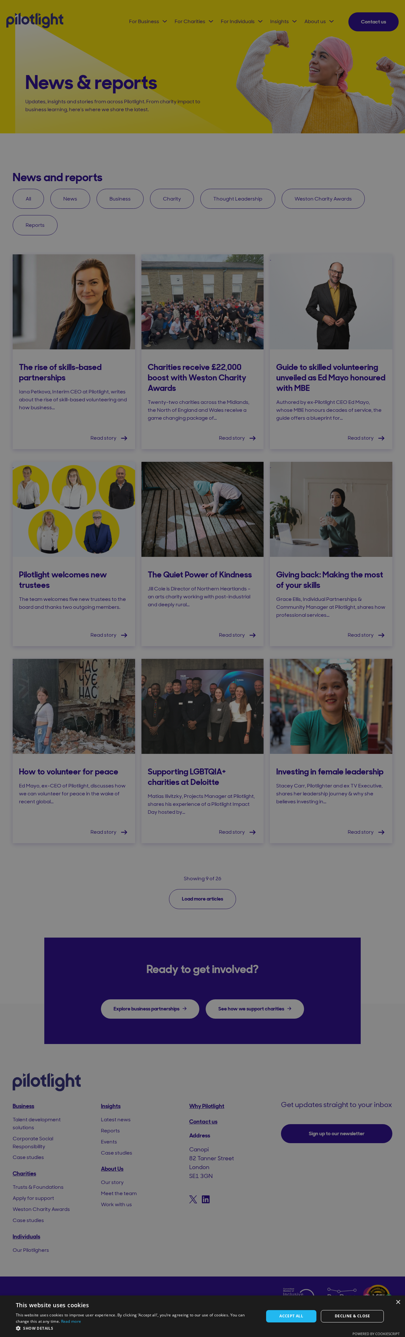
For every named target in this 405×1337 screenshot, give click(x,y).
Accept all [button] (291, 1316)
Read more (71, 1321)
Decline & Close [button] (352, 1316)
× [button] (398, 1302)
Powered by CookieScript (376, 1333)
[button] (136, 1328)
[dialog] (202, 1316)
